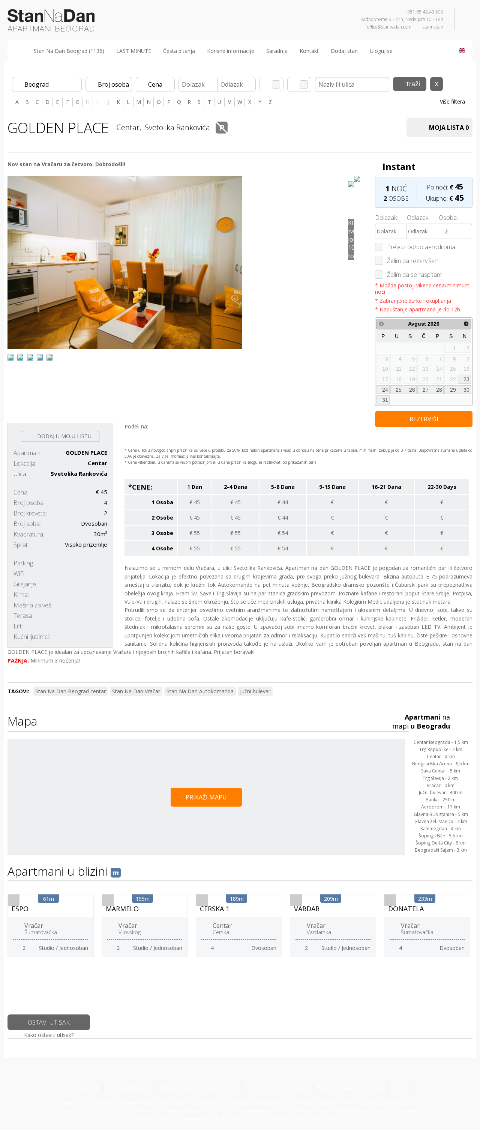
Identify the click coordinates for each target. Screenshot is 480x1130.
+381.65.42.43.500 (424, 12)
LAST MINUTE (133, 50)
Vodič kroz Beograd (287, 1087)
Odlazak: (418, 217)
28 (439, 390)
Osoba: (448, 217)
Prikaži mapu (206, 797)
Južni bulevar (255, 691)
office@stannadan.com (389, 27)
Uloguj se (381, 50)
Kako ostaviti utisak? (49, 1034)
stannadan (433, 27)
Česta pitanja (179, 50)
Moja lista (449, 127)
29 (453, 390)
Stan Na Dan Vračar (136, 691)
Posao (324, 1087)
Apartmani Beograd (128, 1087)
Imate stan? (353, 1087)
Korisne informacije (230, 50)
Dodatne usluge (177, 1087)
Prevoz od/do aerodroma (421, 247)
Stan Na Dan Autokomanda (200, 691)
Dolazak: (386, 217)
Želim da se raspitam (414, 274)
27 (426, 390)
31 (385, 400)
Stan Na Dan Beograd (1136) (69, 50)
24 (385, 390)
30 (467, 390)
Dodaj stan (344, 50)
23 (467, 379)
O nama (401, 1087)
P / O (251, 1087)
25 (399, 390)
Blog (379, 1087)
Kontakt (309, 50)
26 (412, 390)
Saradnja (277, 50)
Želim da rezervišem (413, 261)
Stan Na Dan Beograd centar (70, 691)
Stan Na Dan (84, 1087)
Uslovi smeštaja (220, 1087)
